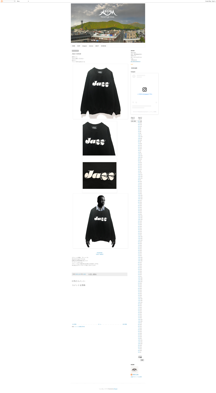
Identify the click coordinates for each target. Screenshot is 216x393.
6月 (139, 124)
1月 (139, 133)
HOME (73, 46)
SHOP (78, 46)
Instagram (84, 46)
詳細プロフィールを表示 (136, 376)
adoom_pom (135, 374)
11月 (139, 136)
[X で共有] (92, 274)
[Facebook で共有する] (94, 274)
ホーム (99, 324)
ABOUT (97, 46)
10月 (139, 138)
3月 (139, 129)
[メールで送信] (89, 274)
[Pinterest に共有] (96, 274)
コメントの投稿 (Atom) (79, 326)
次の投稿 (74, 324)
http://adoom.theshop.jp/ (135, 61)
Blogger (115, 389)
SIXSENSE (103, 46)
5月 (139, 126)
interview (91, 46)
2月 (139, 131)
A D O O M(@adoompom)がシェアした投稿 (144, 111)
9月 (139, 140)
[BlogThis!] (91, 274)
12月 (139, 135)
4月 (139, 128)
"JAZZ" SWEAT (99, 254)
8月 (139, 121)
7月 (139, 123)
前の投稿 (125, 324)
